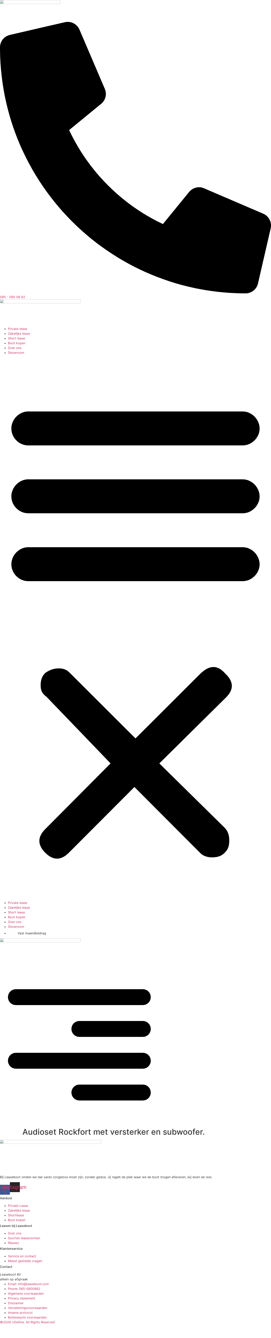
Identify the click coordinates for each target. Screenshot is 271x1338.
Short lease (16, 338)
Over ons (14, 348)
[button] (135, 627)
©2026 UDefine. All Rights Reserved (27, 1322)
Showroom (16, 353)
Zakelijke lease (19, 333)
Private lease (17, 329)
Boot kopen (16, 343)
